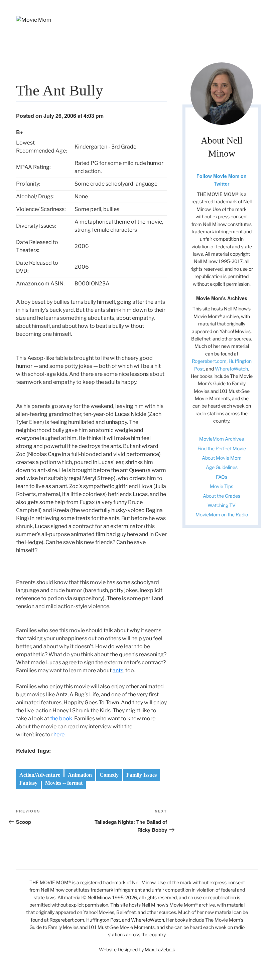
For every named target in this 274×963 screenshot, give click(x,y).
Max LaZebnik (160, 949)
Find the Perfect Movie (221, 448)
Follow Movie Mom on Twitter (221, 180)
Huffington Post (103, 920)
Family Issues (141, 775)
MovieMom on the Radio (221, 514)
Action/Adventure (39, 775)
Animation (80, 775)
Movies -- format (64, 783)
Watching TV (222, 505)
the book (61, 718)
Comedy (109, 775)
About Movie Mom (222, 458)
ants (118, 670)
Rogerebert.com (209, 361)
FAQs (221, 477)
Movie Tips (221, 486)
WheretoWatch (231, 369)
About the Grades (221, 496)
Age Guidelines (222, 467)
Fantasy (28, 783)
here (58, 734)
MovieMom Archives (221, 439)
